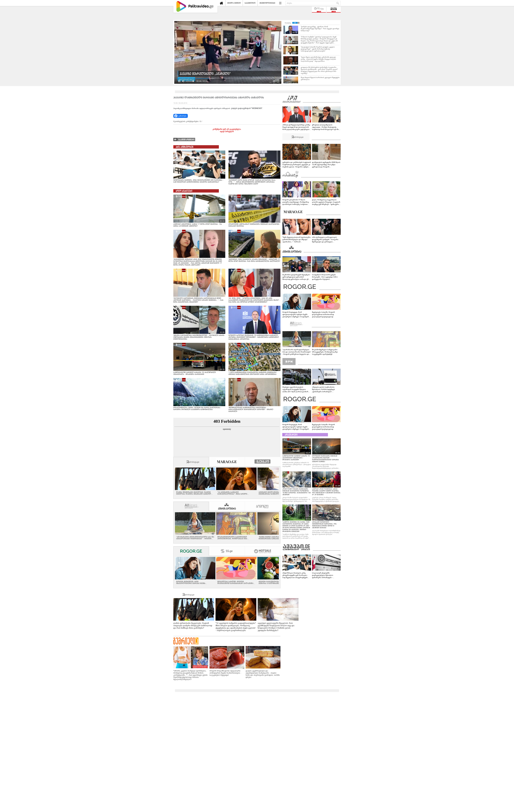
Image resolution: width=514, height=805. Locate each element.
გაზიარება (182, 116)
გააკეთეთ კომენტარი (186, 139)
